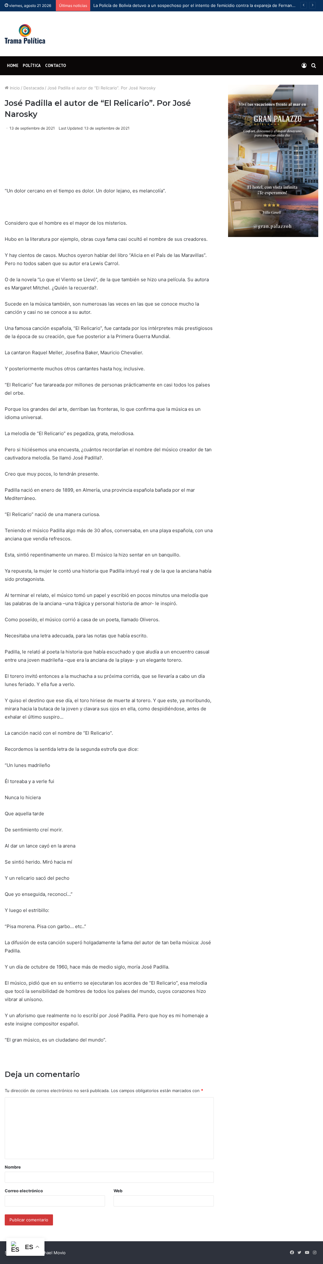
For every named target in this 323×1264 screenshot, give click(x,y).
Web (118, 1190)
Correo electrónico (24, 1190)
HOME (12, 65)
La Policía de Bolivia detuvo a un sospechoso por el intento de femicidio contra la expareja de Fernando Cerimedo (205, 5)
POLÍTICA (32, 65)
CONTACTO (55, 65)
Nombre (13, 1167)
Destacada (33, 87)
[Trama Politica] (25, 34)
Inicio (14, 87)
